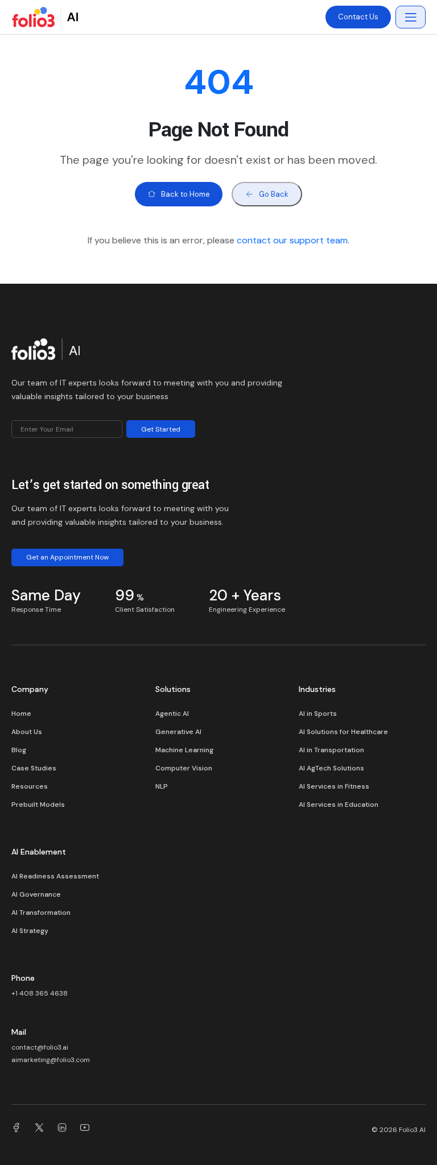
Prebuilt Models (38, 804)
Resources (29, 786)
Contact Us (358, 17)
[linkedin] (62, 1129)
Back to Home (185, 194)
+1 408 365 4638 (39, 993)
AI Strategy (29, 930)
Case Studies (33, 768)
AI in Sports (318, 713)
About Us (26, 731)
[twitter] (39, 1129)
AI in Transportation (331, 750)
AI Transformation (41, 912)
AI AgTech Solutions (331, 768)
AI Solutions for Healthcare (343, 731)
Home (21, 713)
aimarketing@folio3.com (50, 1059)
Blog (18, 750)
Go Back (273, 194)
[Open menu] (410, 17)
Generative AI (178, 731)
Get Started (160, 429)
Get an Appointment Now (67, 557)
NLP (161, 786)
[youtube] (85, 1129)
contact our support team (292, 240)
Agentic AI (172, 713)
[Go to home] (45, 352)
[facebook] (16, 1129)
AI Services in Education (338, 804)
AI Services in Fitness (334, 786)
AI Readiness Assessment (55, 876)
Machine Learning (184, 750)
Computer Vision (183, 768)
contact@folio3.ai (39, 1047)
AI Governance (36, 894)
